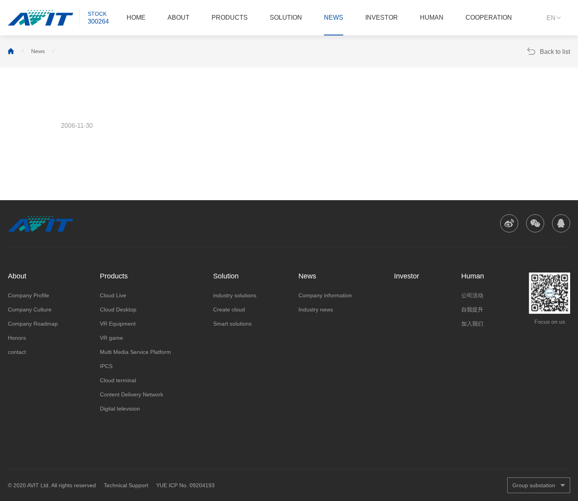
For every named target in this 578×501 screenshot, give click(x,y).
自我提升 (472, 309)
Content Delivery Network (131, 394)
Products (230, 17)
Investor (381, 17)
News (333, 17)
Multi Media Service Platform (135, 352)
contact (17, 352)
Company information (325, 295)
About (179, 17)
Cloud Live (113, 295)
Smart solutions (232, 323)
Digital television (120, 408)
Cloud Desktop (118, 309)
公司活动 (472, 295)
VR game (111, 338)
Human (432, 17)
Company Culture (30, 309)
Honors (17, 338)
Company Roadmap (33, 323)
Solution (286, 17)
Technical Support (126, 485)
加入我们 (472, 323)
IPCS (106, 366)
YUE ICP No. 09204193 (185, 485)
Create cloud (229, 309)
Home (136, 17)
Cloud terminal (118, 380)
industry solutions (234, 295)
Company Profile (28, 295)
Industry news (315, 309)
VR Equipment (118, 323)
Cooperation (489, 17)
